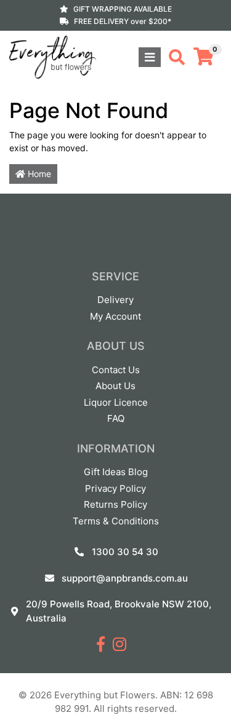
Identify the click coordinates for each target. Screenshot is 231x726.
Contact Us (116, 370)
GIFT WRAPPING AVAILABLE (122, 9)
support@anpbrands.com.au (125, 578)
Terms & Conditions (116, 521)
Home (38, 173)
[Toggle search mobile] (173, 57)
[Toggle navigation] (150, 57)
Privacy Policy (115, 488)
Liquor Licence (116, 402)
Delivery (115, 300)
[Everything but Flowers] (52, 56)
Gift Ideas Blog (116, 472)
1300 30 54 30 (125, 552)
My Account (115, 316)
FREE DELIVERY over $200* (122, 21)
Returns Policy (115, 504)
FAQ (115, 418)
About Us (115, 386)
